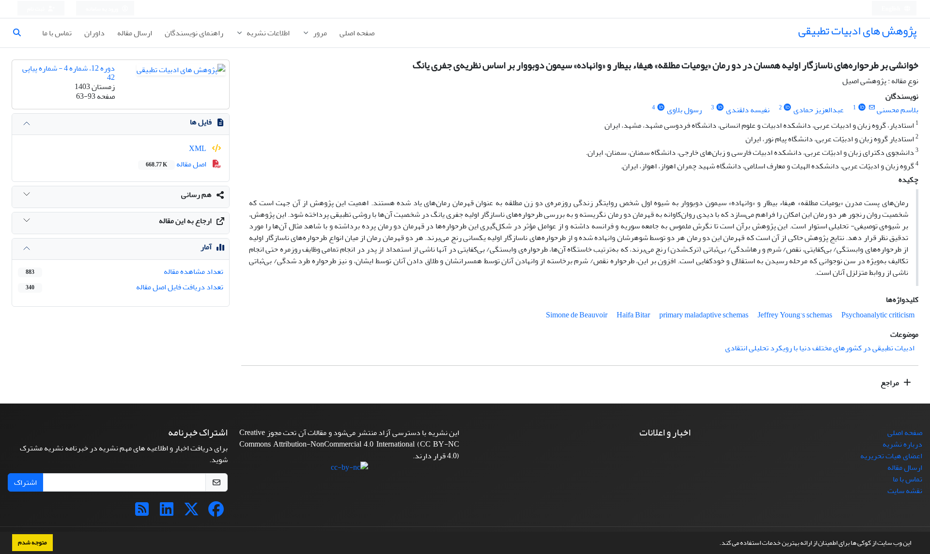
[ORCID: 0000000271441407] (661, 107)
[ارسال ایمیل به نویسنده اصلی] (871, 107)
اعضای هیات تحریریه (891, 456)
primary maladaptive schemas (703, 315)
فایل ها (201, 122)
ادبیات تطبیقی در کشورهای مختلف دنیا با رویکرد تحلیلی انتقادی (819, 348)
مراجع (890, 382)
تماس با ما (57, 33)
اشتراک (25, 482)
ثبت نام (36, 9)
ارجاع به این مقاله (185, 220)
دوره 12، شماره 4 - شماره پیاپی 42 (68, 73)
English (891, 9)
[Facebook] (216, 512)
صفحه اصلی (357, 33)
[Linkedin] (166, 512)
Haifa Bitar (633, 315)
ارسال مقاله (134, 33)
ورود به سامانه (102, 9)
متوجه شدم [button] (32, 542)
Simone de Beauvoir (576, 315)
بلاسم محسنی (897, 110)
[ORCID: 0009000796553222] (720, 107)
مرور (319, 33)
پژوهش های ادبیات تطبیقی (857, 30)
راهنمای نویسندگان (194, 33)
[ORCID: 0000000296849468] (787, 107)
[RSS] (142, 512)
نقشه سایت (904, 490)
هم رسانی (196, 194)
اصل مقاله (177, 164)
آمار (206, 247)
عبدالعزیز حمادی (818, 110)
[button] (716, 543)
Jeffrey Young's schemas (795, 315)
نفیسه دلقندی (748, 110)
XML (198, 148)
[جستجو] (21, 33)
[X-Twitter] (191, 512)
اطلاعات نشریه (267, 33)
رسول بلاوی (684, 110)
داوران (94, 33)
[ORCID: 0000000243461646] (862, 107)
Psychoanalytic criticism (877, 315)
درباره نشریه (902, 444)
